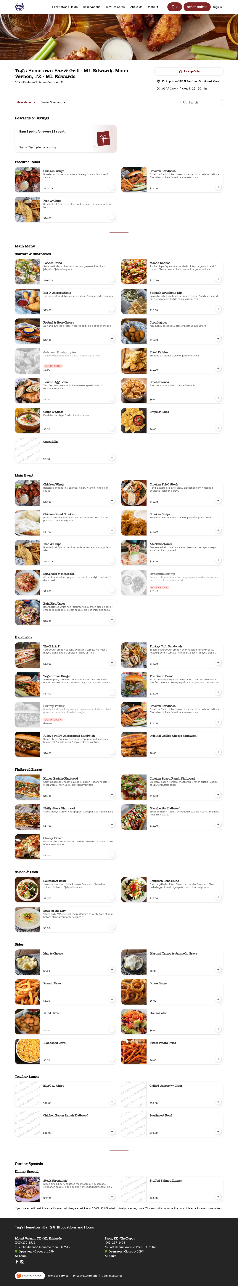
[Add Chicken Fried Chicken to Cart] (112, 530)
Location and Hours (65, 7)
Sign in (217, 7)
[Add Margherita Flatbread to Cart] (218, 824)
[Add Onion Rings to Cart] (218, 999)
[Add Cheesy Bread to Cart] (112, 854)
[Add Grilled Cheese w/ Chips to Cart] (218, 1102)
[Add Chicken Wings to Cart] (112, 187)
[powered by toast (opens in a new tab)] (30, 1276)
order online (197, 7)
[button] (154, 7)
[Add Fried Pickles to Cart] (218, 368)
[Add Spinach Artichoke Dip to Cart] (218, 309)
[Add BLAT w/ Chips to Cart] (112, 1102)
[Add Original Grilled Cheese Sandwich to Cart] (218, 752)
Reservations (91, 7)
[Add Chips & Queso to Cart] (112, 428)
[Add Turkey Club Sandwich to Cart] (218, 662)
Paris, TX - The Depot (120, 1238)
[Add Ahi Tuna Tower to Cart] (218, 560)
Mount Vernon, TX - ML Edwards (38, 1238)
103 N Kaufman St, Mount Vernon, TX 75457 (43, 1247)
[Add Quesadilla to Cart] (112, 458)
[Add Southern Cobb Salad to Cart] (218, 897)
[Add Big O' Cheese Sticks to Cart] (112, 309)
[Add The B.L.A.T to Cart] (112, 662)
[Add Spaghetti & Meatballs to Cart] (112, 590)
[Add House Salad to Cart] (218, 1029)
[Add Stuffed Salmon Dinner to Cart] (218, 1197)
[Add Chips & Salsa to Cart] (218, 428)
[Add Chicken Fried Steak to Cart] (218, 500)
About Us (136, 7)
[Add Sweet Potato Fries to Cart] (218, 1059)
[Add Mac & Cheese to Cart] (112, 970)
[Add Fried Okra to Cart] (112, 1029)
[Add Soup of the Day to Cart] (112, 927)
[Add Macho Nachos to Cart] (218, 279)
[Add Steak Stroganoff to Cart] (112, 1197)
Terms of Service (58, 1275)
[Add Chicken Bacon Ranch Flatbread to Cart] (218, 795)
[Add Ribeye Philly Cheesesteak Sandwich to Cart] (112, 752)
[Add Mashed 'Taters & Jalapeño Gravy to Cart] (218, 970)
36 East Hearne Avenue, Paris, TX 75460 (131, 1247)
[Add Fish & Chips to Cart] (112, 217)
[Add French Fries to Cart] (112, 999)
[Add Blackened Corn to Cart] (112, 1059)
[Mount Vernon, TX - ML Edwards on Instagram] (22, 1262)
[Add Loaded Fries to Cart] (112, 279)
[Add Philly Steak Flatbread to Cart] (112, 824)
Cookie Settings (112, 1275)
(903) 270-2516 (25, 1242)
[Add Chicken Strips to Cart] (218, 530)
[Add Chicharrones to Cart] (218, 398)
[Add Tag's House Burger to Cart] (112, 692)
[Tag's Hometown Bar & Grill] (19, 7)
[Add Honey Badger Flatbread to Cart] (112, 795)
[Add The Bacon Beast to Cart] (218, 692)
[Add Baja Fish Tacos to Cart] (112, 620)
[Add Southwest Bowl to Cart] (112, 897)
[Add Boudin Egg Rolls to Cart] (112, 398)
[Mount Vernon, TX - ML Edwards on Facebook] (17, 1262)
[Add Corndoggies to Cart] (218, 339)
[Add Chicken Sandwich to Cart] (218, 187)
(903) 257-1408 (115, 1242)
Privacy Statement (85, 1275)
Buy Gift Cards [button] (115, 7)
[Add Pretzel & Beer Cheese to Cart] (112, 339)
